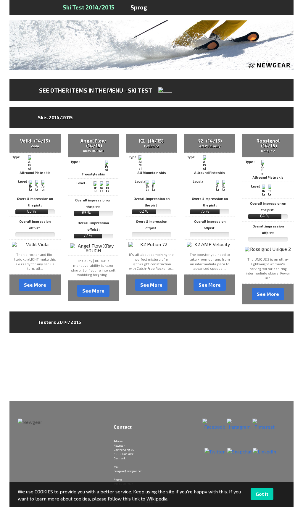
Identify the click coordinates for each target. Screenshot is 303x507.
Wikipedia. (157, 498)
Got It (262, 494)
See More (35, 285)
